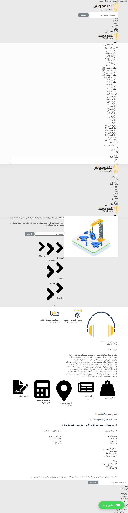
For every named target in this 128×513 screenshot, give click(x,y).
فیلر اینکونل (111, 97)
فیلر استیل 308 (110, 126)
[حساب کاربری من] (115, 162)
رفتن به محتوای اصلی (107, 1)
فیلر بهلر (113, 106)
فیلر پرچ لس (111, 99)
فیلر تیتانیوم (111, 101)
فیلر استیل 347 (110, 135)
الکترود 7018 (111, 87)
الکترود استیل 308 (109, 68)
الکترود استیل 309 (109, 70)
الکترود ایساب (110, 53)
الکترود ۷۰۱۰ (111, 89)
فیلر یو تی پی (111, 115)
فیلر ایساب (112, 104)
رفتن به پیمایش (122, 1)
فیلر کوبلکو (112, 113)
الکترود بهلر (111, 55)
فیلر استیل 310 (110, 130)
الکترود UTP (111, 62)
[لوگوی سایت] (105, 11)
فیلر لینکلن (112, 118)
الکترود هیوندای (110, 58)
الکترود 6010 (111, 80)
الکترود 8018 (111, 84)
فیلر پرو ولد (111, 108)
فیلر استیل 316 (110, 133)
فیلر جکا (113, 120)
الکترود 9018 (111, 82)
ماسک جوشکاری (109, 145)
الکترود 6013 (111, 91)
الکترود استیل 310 (109, 73)
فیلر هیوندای (111, 111)
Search (29, 234)
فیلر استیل (112, 122)
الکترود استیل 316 (109, 75)
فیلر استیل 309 (110, 128)
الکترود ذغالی (111, 51)
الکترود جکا (112, 60)
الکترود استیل (111, 65)
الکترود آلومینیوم (109, 77)
